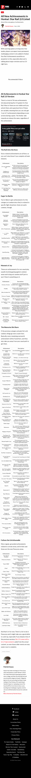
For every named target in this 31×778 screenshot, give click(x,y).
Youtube (16, 715)
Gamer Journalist (11, 749)
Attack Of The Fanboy (12, 744)
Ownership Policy (15, 732)
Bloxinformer (24, 754)
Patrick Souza (9, 26)
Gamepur (24, 742)
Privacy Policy (15, 735)
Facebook (16, 709)
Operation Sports (11, 752)
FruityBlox (16, 754)
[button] (28, 7)
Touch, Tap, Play (7, 754)
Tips (2, 12)
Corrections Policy (15, 722)
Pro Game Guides (9, 742)
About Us (15, 719)
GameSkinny (20, 749)
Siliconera (22, 744)
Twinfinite (18, 742)
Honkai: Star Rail (6, 651)
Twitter (16, 712)
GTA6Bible (15, 757)
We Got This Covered (11, 747)
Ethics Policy (15, 725)
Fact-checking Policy (15, 728)
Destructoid (22, 747)
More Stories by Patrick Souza (12, 693)
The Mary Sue (21, 752)
